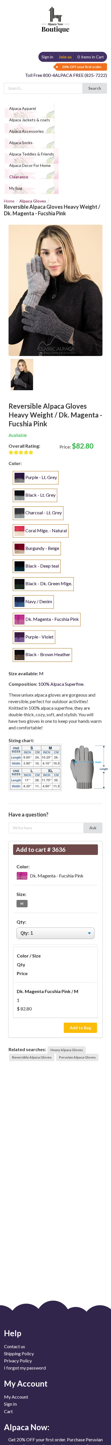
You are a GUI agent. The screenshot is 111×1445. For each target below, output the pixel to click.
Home (9, 201)
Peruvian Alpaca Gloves (77, 1057)
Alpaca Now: (27, 1427)
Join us (65, 56)
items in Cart (90, 56)
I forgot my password (25, 1367)
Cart (8, 1411)
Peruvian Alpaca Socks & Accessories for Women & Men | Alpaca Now (54, 14)
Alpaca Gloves (32, 200)
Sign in (47, 56)
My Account (16, 1396)
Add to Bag (80, 1027)
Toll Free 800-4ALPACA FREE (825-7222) (66, 75)
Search (94, 88)
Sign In (10, 1404)
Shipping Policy (19, 1353)
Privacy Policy (18, 1360)
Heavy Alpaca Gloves (66, 1050)
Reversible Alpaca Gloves (32, 1057)
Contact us (14, 1346)
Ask (92, 827)
